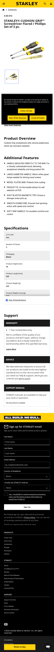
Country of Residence (12, 471)
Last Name (8, 448)
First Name (8, 437)
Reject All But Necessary (17, 118)
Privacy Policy (29, 517)
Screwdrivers (12, 10)
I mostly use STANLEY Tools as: (16, 483)
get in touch (24, 378)
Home (3, 10)
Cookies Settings (26, 111)
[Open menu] (4, 3)
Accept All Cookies (37, 118)
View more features (12, 125)
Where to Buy (20, 647)
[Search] (45, 3)
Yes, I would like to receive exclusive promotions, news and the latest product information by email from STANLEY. (27, 497)
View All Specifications (17, 300)
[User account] (51, 3)
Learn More (11, 349)
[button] (6, 624)
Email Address (9, 460)
